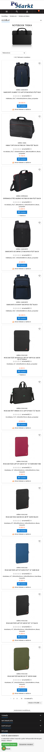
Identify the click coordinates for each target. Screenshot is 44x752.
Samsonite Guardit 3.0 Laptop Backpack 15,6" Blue (22, 92)
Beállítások (6, 749)
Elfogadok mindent (9, 744)
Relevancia (14, 53)
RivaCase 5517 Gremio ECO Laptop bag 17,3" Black (22, 411)
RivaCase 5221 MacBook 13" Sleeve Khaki (22, 676)
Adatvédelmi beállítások (22, 710)
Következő (29, 699)
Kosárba (22, 106)
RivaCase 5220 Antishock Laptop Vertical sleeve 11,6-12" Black (22, 358)
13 (21, 699)
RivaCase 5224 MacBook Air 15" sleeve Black (22, 517)
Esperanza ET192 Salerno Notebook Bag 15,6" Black (22, 198)
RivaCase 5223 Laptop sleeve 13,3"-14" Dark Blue (22, 570)
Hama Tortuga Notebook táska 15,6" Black (22, 145)
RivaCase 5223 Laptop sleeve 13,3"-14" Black (22, 623)
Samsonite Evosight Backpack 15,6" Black (22, 305)
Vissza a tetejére (35, 703)
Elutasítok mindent (26, 744)
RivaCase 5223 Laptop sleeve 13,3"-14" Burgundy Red (22, 464)
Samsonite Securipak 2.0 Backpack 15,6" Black (22, 251)
